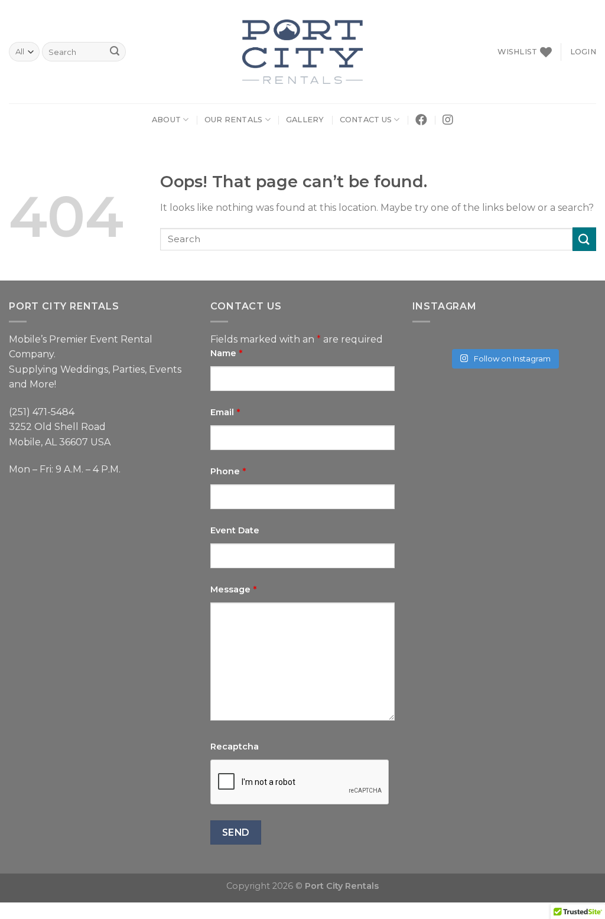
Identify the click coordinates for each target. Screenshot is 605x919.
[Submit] (584, 238)
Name (226, 353)
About (166, 119)
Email (225, 412)
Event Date (234, 530)
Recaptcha (234, 746)
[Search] (115, 52)
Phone (228, 471)
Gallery (305, 119)
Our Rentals (233, 119)
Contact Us (366, 119)
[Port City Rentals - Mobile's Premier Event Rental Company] (302, 52)
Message (233, 589)
